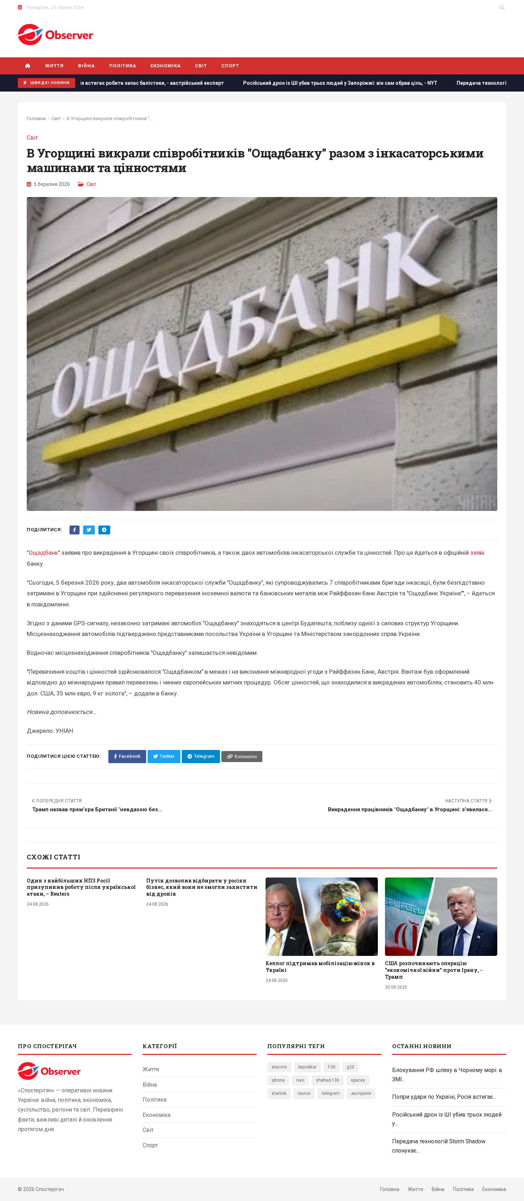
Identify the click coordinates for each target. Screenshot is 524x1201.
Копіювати (246, 756)
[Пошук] (502, 7)
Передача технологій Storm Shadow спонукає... (439, 1146)
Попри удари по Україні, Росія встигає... (444, 1096)
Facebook (129, 756)
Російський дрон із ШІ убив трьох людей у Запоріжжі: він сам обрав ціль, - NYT (274, 83)
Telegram (204, 756)
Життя (54, 65)
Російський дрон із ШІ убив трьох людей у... (447, 1119)
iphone (278, 1080)
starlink (279, 1093)
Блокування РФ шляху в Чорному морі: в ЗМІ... (447, 1075)
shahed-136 (327, 1080)
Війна (86, 65)
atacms (279, 1067)
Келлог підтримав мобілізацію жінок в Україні (320, 966)
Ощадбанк (43, 552)
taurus (304, 1093)
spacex (358, 1080)
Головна (36, 118)
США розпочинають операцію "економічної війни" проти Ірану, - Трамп (433, 970)
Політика (122, 65)
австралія (361, 1093)
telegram (331, 1093)
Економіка (165, 65)
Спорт (230, 65)
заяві (477, 552)
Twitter (167, 756)
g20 (350, 1067)
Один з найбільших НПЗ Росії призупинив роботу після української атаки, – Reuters (81, 887)
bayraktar (307, 1067)
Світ (201, 65)
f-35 (331, 1067)
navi (300, 1080)
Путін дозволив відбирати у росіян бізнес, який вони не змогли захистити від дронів (201, 887)
